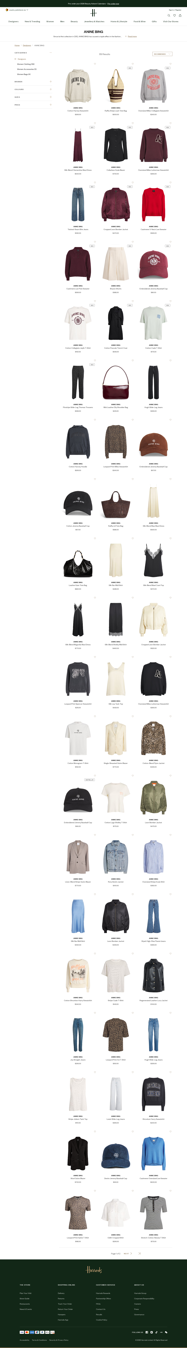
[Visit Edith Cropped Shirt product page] (115, 1191)
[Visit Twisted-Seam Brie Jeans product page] (78, 182)
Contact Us (100, 1309)
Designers (13, 21)
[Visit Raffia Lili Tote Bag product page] (115, 479)
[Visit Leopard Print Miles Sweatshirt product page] (115, 420)
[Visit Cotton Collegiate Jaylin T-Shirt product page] (78, 301)
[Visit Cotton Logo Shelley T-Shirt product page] (115, 775)
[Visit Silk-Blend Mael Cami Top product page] (153, 538)
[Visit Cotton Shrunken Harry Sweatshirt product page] (78, 953)
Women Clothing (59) (25, 64)
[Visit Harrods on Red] (161, 1332)
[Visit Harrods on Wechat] (166, 1332)
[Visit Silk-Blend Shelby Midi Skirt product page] (115, 597)
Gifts (154, 21)
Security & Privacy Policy (58, 1340)
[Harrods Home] (93, 12)
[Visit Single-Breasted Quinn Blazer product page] (115, 716)
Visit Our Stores (170, 21)
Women (50, 21)
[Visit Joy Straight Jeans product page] (78, 1013)
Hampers (61, 1314)
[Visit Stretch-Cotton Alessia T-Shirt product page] (153, 1191)
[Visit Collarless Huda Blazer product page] (115, 123)
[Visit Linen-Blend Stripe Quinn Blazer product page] (78, 835)
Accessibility (24, 1340)
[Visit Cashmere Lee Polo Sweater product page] (78, 242)
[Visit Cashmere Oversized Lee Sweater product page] (153, 1131)
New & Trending (32, 21)
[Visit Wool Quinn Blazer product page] (78, 1131)
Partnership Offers (103, 1298)
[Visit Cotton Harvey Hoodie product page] (78, 420)
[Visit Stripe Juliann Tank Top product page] (78, 1072)
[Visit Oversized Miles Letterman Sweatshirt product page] (153, 123)
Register (178, 10)
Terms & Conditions (39, 1340)
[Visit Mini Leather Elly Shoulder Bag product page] (115, 360)
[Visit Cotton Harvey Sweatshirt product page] (78, 64)
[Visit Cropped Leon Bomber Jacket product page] (115, 182)
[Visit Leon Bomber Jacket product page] (153, 775)
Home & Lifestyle (119, 21)
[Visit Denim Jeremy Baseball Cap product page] (115, 1131)
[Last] (139, 1253)
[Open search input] (169, 15)
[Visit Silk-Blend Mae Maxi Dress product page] (153, 479)
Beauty (74, 21)
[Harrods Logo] (93, 1269)
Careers (137, 1303)
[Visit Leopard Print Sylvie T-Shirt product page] (78, 1191)
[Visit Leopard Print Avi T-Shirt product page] (115, 1013)
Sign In (171, 10)
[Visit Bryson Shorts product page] (115, 242)
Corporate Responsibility (144, 1298)
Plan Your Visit (25, 1293)
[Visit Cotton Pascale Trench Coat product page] (115, 301)
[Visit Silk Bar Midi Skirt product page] (115, 538)
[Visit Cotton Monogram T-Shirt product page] (78, 716)
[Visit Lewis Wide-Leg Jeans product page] (115, 1072)
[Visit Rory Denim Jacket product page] (115, 835)
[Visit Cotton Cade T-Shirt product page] (153, 301)
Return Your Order (65, 1309)
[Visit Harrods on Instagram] (151, 1332)
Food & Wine (140, 21)
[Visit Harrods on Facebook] (147, 1332)
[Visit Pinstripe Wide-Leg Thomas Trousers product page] (78, 360)
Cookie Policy (101, 1319)
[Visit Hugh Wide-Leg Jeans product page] (153, 360)
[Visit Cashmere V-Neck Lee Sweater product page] (153, 182)
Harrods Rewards (103, 1293)
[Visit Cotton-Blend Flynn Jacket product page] (153, 716)
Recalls (99, 1314)
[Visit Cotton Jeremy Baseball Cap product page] (78, 479)
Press (136, 1309)
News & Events (26, 1309)
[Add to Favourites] (95, 64)
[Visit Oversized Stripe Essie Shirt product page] (153, 835)
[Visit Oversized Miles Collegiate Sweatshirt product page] (153, 64)
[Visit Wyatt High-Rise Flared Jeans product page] (153, 894)
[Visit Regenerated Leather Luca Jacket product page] (153, 953)
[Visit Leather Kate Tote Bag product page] (78, 538)
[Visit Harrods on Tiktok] (156, 1332)
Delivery (61, 1293)
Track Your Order (65, 1303)
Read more (132, 36)
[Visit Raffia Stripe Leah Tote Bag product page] (115, 64)
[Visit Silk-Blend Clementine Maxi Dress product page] (78, 123)
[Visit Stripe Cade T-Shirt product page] (115, 953)
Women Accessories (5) (27, 69)
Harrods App (63, 1319)
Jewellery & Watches (94, 21)
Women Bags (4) (24, 74)
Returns (61, 1298)
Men (62, 21)
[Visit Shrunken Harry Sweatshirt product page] (153, 1072)
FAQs (98, 1303)
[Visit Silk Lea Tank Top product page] (115, 657)
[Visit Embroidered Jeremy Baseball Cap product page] (153, 242)
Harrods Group (140, 1293)
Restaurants (25, 1303)
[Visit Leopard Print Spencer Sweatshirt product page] (78, 657)
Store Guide (24, 1298)
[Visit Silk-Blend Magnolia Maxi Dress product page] (78, 597)
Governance (139, 1314)
